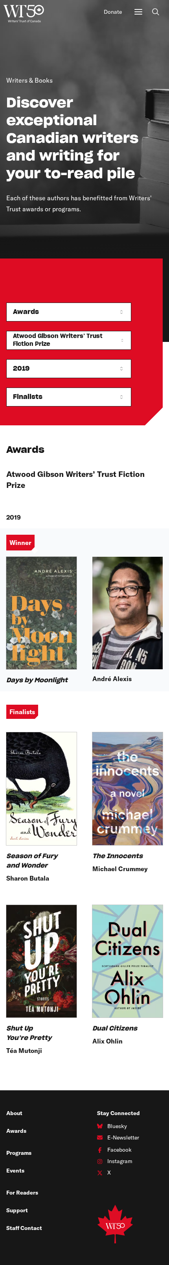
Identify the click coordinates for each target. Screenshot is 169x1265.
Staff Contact (24, 1228)
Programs (18, 1152)
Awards (16, 1130)
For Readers (22, 1192)
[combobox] (68, 312)
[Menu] (138, 12)
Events (15, 1170)
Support (17, 1210)
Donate (113, 11)
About (14, 1113)
